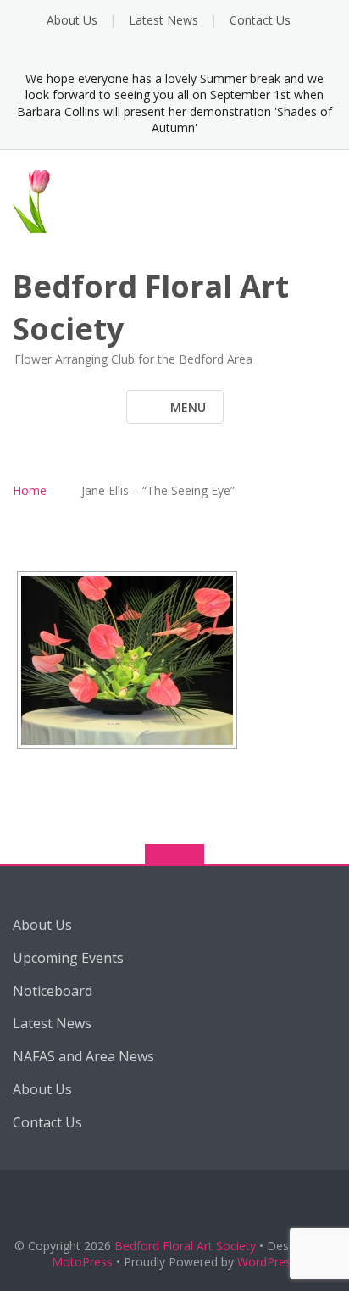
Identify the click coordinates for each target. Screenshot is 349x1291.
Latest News (163, 20)
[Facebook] (175, 52)
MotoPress (82, 1262)
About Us (72, 20)
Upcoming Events (68, 958)
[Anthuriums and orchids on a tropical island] (127, 660)
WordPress (267, 1262)
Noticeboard (52, 991)
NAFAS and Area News (83, 1056)
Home (30, 490)
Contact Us (260, 20)
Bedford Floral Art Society (185, 1246)
